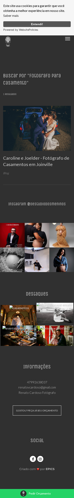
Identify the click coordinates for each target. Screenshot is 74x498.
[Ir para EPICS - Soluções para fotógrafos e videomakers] (37, 469)
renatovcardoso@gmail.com (37, 387)
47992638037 (37, 382)
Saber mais (11, 15)
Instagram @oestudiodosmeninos (37, 204)
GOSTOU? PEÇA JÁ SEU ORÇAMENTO (37, 410)
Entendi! (37, 24)
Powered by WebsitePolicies (20, 29)
